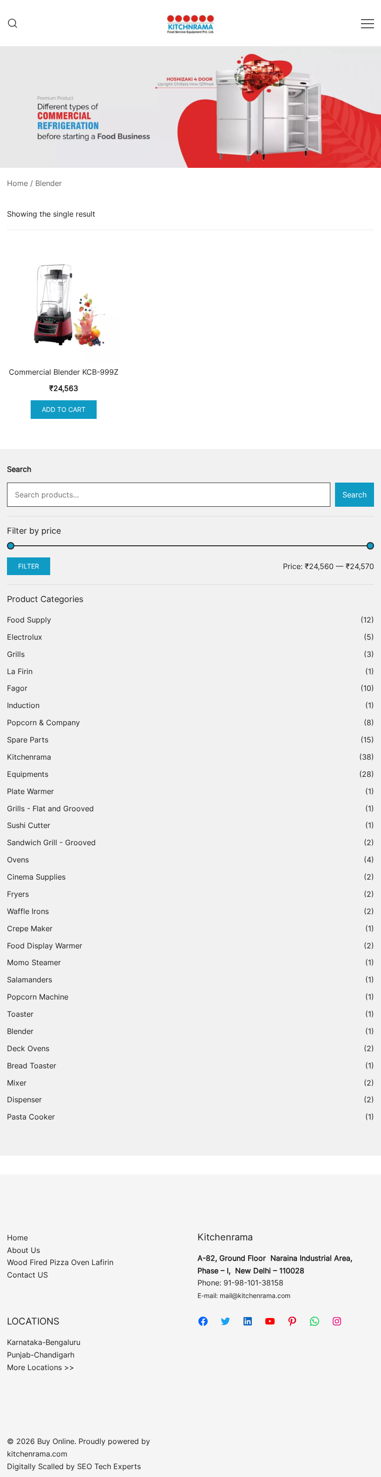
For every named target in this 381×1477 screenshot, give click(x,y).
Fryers (18, 894)
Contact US (27, 1274)
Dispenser (24, 1099)
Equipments (27, 774)
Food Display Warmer (44, 945)
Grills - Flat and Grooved (50, 808)
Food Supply (29, 619)
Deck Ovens (28, 1048)
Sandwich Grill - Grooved (51, 842)
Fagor (17, 688)
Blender (20, 1031)
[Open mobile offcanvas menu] (367, 23)
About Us (23, 1250)
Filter (28, 566)
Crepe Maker (30, 928)
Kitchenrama (29, 757)
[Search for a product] (13, 23)
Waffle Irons (28, 911)
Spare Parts (27, 739)
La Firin (20, 671)
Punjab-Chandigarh (40, 1354)
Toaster (20, 1014)
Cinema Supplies (36, 876)
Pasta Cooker (31, 1116)
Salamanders (29, 979)
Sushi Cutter (28, 825)
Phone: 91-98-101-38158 (240, 1282)
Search (19, 469)
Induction (23, 705)
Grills (16, 654)
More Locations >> (40, 1367)
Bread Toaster (31, 1065)
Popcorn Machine (37, 996)
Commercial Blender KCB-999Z (63, 372)
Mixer (16, 1082)
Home (17, 183)
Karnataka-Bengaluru (43, 1342)
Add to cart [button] (63, 409)
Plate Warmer (30, 791)
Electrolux (24, 637)
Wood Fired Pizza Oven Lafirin (60, 1262)
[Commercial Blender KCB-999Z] (63, 305)
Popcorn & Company (43, 722)
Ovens (18, 859)
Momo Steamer (34, 962)
